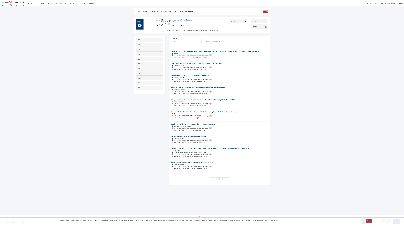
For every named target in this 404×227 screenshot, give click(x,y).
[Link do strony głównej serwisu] (13, 3)
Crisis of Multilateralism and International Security (189, 136)
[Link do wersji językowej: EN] (402, 3)
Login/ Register (389, 3)
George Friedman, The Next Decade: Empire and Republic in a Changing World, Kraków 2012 (203, 100)
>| (228, 179)
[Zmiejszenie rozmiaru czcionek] (364, 3)
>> (224, 179)
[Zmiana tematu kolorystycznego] (376, 3)
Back (266, 12)
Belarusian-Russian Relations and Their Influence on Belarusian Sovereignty (198, 87)
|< (211, 179)
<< (214, 179)
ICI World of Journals (142, 11)
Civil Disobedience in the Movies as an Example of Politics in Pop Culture (196, 63)
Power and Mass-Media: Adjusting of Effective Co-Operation (192, 162)
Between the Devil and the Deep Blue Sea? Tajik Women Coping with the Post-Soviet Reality (203, 112)
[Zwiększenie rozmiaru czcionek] (371, 3)
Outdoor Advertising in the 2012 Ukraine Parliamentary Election (193, 124)
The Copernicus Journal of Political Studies (164, 11)
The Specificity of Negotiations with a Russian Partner (190, 75)
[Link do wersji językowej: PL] (400, 3)
